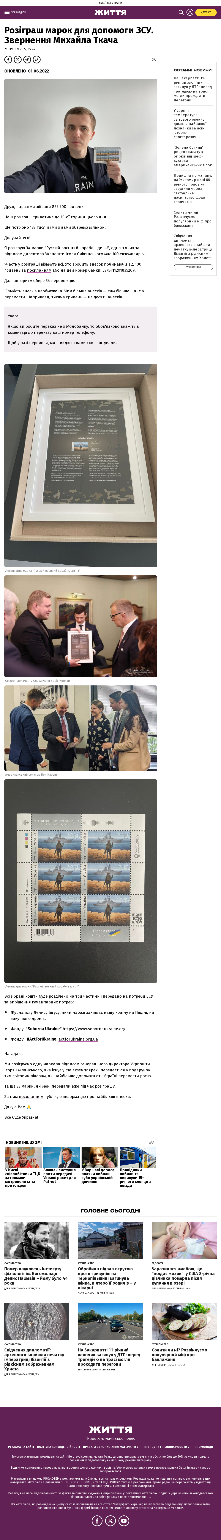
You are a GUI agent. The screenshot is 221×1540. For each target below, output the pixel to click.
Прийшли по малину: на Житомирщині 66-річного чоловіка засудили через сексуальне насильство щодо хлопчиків (193, 188)
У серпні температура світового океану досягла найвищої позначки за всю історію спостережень (190, 123)
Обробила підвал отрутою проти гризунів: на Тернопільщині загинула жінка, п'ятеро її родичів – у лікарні (107, 1278)
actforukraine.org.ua (78, 1039)
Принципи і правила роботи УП (167, 1447)
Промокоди (204, 1447)
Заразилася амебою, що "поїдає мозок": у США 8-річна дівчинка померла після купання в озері (183, 1276)
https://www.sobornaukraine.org (94, 1028)
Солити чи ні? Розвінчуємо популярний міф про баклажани (193, 219)
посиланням (39, 270)
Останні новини (193, 70)
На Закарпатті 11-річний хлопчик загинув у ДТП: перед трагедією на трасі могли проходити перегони (193, 89)
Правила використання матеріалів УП (111, 1447)
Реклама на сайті (21, 1447)
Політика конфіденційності (58, 1447)
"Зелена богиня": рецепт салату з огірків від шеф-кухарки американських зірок (193, 156)
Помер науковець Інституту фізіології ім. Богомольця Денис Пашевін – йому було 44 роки (36, 1276)
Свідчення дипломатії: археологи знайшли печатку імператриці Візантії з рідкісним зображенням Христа (193, 247)
